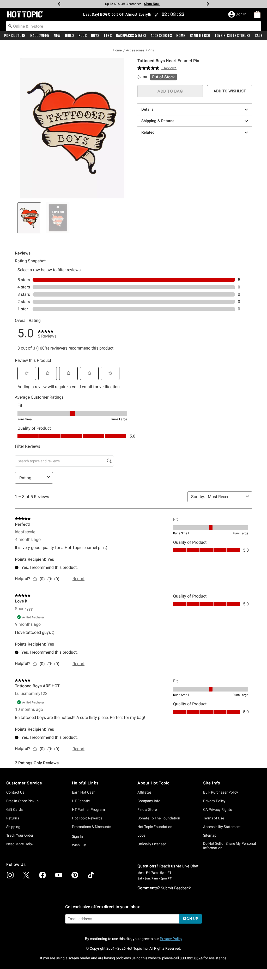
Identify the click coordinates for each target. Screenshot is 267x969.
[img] (10, 875)
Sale (259, 35)
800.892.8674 (191, 958)
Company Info (148, 801)
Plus (82, 35)
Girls (69, 35)
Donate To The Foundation (158, 818)
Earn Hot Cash (83, 792)
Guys (95, 35)
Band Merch (200, 35)
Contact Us (15, 792)
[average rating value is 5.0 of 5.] (149, 68)
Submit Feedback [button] (176, 888)
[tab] (29, 217)
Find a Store (147, 809)
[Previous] (59, 4)
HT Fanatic (81, 801)
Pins (151, 50)
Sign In (77, 836)
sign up (190, 919)
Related (147, 132)
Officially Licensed (151, 844)
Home (180, 35)
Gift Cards (14, 809)
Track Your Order (19, 835)
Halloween (39, 35)
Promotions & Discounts (91, 827)
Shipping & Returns (157, 121)
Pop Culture (15, 35)
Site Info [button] (211, 783)
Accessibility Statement (222, 827)
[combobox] (133, 26)
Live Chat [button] (190, 866)
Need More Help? (20, 844)
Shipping (13, 827)
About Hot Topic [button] (153, 783)
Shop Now (148, 4)
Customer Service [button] (24, 783)
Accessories (161, 35)
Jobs (141, 835)
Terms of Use (213, 818)
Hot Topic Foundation (154, 827)
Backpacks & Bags (131, 35)
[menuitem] (257, 14)
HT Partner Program (88, 809)
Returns (12, 818)
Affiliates (144, 792)
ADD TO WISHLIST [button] (230, 91)
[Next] (208, 4)
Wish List (79, 845)
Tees (108, 35)
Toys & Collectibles (233, 35)
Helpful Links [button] (85, 783)
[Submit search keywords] (10, 26)
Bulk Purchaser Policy (220, 792)
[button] (238, 14)
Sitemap (209, 835)
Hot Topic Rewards (87, 818)
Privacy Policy (214, 801)
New (57, 35)
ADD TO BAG (170, 91)
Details (147, 109)
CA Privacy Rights (217, 809)
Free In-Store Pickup (22, 801)
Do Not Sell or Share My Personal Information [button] (229, 845)
